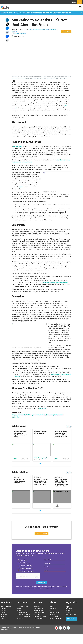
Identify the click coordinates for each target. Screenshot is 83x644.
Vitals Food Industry (26, 566)
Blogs (30, 29)
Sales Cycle (16, 417)
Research (4, 616)
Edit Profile (69, 611)
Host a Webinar (38, 609)
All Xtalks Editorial (22, 607)
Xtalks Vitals (23, 560)
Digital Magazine (38, 614)
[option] (21, 445)
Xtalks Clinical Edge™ (23, 614)
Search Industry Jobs (23, 616)
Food (2, 618)
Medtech (4, 612)
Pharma (3, 609)
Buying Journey (18, 415)
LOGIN (74, 2)
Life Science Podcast (39, 616)
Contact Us (53, 609)
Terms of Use (54, 616)
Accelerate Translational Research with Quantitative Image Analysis (49, 13)
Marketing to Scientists (54, 415)
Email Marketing (38, 618)
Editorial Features (38, 612)
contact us (42, 408)
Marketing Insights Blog (27, 571)
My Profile (69, 609)
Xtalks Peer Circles (71, 614)
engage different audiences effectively (55, 282)
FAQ (51, 611)
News (19, 609)
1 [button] (40, 463)
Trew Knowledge (5, 629)
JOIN (79, 2)
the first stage (17, 146)
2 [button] (43, 463)
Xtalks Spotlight (22, 612)
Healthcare (4, 614)
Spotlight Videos (38, 611)
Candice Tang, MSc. (20, 33)
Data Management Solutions (34, 415)
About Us (52, 607)
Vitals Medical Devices (26, 568)
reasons (21, 187)
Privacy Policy (54, 614)
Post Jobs (20, 618)
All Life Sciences (6, 607)
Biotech (3, 611)
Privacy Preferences (56, 618)
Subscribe (66, 31)
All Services (36, 607)
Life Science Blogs (39, 29)
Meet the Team (54, 612)
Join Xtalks (69, 612)
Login (67, 607)
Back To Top (71, 619)
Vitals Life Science (25, 563)
